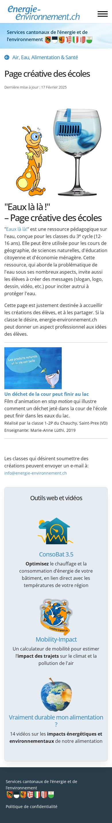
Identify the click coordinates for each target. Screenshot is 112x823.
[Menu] (103, 14)
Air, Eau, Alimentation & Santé (45, 57)
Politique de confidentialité (31, 806)
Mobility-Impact (56, 639)
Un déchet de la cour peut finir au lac (46, 394)
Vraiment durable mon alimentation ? (56, 720)
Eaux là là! (16, 229)
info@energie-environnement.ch (35, 473)
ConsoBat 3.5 (56, 554)
